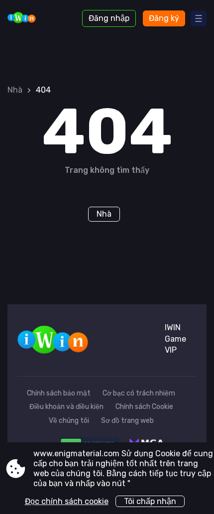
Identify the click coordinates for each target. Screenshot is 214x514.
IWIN (173, 327)
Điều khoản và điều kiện (66, 406)
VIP (171, 350)
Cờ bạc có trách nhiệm (139, 393)
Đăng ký (164, 18)
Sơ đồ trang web (127, 420)
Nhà (14, 90)
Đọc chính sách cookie (66, 501)
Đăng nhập (109, 18)
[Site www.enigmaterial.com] (35, 18)
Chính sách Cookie (144, 406)
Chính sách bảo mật (59, 393)
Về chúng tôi (69, 420)
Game (175, 339)
